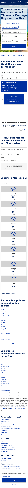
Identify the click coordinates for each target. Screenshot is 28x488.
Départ (3, 39)
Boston (3, 309)
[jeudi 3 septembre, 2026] (16, 122)
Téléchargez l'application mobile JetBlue (11, 468)
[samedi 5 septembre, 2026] (21, 122)
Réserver (13, 2)
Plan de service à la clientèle (8, 449)
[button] (16, 23)
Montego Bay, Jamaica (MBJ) (10, 36)
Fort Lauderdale (5, 315)
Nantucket (3, 331)
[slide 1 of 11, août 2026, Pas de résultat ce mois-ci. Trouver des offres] (14, 99)
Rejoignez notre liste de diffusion (11, 466)
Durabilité (3, 460)
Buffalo (3, 322)
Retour (16, 39)
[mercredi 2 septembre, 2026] (14, 122)
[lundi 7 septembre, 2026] (25, 122)
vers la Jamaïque (17, 55)
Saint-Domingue (5, 339)
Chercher (14, 46)
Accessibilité (4, 443)
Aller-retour (5, 23)
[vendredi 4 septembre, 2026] (18, 122)
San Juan (3, 311)
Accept (14, 480)
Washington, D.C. (5, 333)
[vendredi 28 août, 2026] (3, 122)
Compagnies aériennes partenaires (10, 424)
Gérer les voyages (19, 2)
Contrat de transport (6, 445)
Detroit (3, 324)
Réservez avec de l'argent (9, 27)
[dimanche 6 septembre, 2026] (23, 122)
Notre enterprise (5, 421)
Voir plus (14, 343)
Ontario (3, 335)
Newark (3, 326)
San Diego (3, 337)
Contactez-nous (5, 434)
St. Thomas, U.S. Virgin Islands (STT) (12, 32)
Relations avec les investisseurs (10, 428)
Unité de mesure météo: (22, 180)
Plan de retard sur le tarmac (8, 447)
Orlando (3, 313)
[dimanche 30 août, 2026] (8, 122)
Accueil (3, 55)
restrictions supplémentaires (17, 408)
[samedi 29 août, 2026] (5, 122)
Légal (2, 441)
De (3, 30)
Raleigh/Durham (5, 329)
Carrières (4, 430)
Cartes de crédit (5, 419)
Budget (2, 157)
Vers (2, 75)
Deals (9, 55)
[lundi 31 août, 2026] (10, 122)
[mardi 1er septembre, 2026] (12, 122)
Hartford (3, 318)
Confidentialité (5, 452)
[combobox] (14, 72)
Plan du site (4, 432)
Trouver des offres (14, 101)
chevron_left (2, 99)
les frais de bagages (13, 406)
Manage (14, 484)
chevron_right (26, 99)
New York (3, 320)
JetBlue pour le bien (6, 458)
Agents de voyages (6, 426)
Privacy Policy (6, 476)
